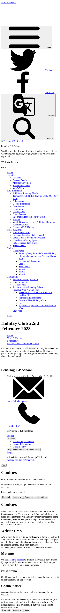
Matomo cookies (16, 559)
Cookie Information (22, 444)
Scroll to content (8, 2)
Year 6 (22, 274)
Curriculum (18, 209)
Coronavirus (18, 206)
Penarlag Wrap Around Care (26, 290)
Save (26, 610)
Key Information (14, 190)
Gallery (22, 303)
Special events (19, 245)
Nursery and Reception (29, 261)
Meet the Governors (22, 183)
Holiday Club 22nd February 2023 (23, 343)
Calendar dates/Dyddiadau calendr (28, 235)
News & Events (14, 230)
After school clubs (21, 232)
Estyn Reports (19, 214)
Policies (16, 219)
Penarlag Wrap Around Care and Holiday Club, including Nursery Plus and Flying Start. (38, 256)
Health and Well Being (23, 227)
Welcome (17, 177)
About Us (11, 175)
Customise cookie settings (35, 497)
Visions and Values (21, 185)
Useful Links (19, 211)
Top (3, 465)
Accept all (17, 497)
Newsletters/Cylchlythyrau (25, 240)
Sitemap (10, 436)
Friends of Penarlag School (25, 279)
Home (10, 172)
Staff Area (17, 311)
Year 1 (22, 264)
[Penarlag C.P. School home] (12, 141)
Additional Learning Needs (25, 193)
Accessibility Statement (23, 441)
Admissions (18, 201)
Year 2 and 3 (24, 266)
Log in (10, 316)
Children (11, 248)
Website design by (21, 460)
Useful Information (21, 203)
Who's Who (18, 188)
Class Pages (18, 250)
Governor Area (20, 282)
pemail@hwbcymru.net (18, 401)
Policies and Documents (30, 297)
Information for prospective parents (29, 217)
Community (12, 277)
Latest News (12, 341)
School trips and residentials (25, 243)
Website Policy (20, 446)
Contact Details (20, 180)
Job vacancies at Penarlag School (28, 287)
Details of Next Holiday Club (32, 300)
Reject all (6, 497)
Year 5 (22, 271)
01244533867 (13, 426)
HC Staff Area (19, 284)
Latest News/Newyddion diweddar (29, 237)
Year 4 (22, 269)
